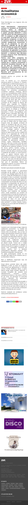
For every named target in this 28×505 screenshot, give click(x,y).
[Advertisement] (14, 314)
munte (3, 488)
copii (13, 486)
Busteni (21, 483)
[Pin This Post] (17, 301)
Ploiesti (3, 483)
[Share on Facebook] (7, 301)
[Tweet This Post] (10, 301)
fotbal (7, 488)
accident (11, 485)
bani (10, 486)
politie (3, 486)
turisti (15, 485)
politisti (21, 486)
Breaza (16, 486)
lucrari (23, 488)
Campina (8, 483)
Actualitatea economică (12, 297)
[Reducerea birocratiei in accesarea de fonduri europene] (3, 332)
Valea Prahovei (5, 485)
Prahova (13, 483)
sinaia (17, 483)
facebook (20, 485)
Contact (13, 501)
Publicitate (18, 501)
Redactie (9, 16)
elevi (7, 486)
